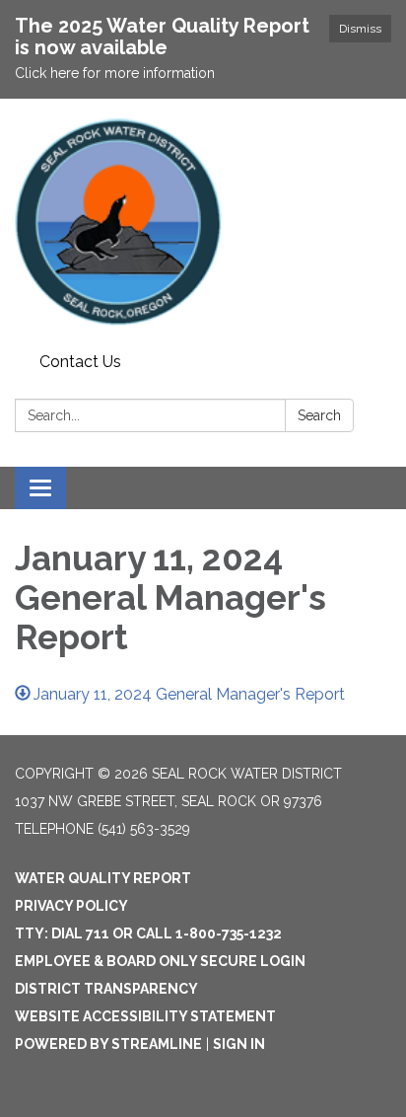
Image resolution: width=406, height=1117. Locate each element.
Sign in (239, 1044)
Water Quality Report (103, 878)
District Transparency (106, 989)
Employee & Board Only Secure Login (160, 961)
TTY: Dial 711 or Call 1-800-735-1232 (148, 933)
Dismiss (360, 29)
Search (319, 415)
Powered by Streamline (108, 1044)
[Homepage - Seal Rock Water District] (203, 222)
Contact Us (80, 361)
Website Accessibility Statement (145, 1016)
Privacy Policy (71, 906)
